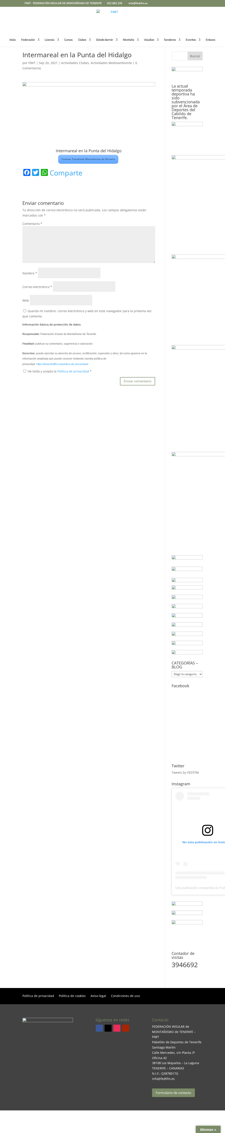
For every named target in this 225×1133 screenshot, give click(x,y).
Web (25, 300)
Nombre (29, 273)
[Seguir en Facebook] (99, 1028)
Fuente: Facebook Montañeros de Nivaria (88, 159)
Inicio (12, 40)
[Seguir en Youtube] (125, 1028)
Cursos (68, 40)
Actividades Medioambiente (111, 63)
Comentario (32, 224)
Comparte (66, 172)
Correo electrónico (37, 287)
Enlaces (210, 40)
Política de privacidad (73, 371)
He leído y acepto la (60, 371)
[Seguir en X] (108, 1028)
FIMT (31, 63)
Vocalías (149, 40)
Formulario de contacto (173, 1092)
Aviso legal (98, 996)
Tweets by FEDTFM (185, 772)
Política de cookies (72, 996)
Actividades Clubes (75, 63)
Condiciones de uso (125, 996)
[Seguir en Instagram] (116, 1028)
